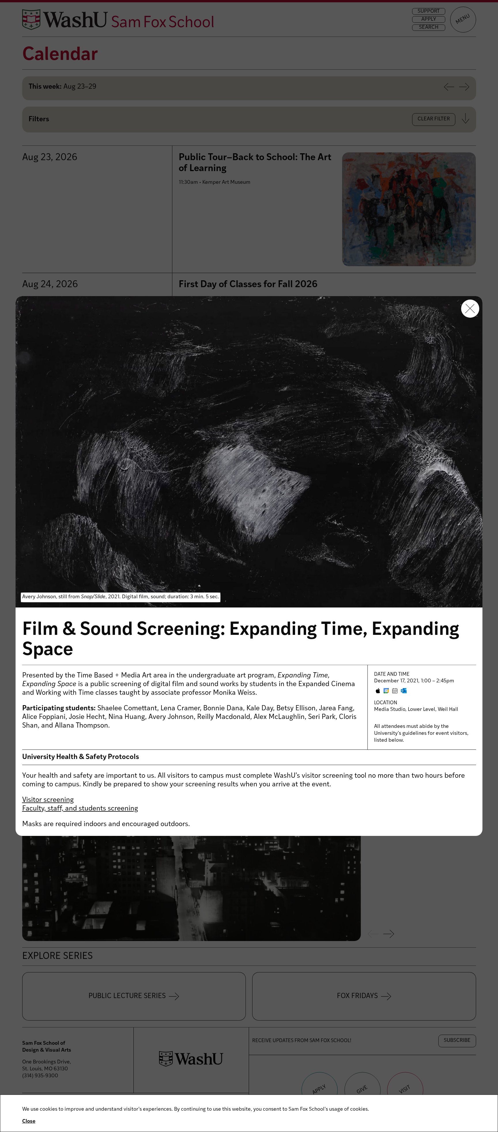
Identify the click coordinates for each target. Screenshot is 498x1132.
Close (28, 1121)
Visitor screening (48, 800)
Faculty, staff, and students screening (80, 808)
